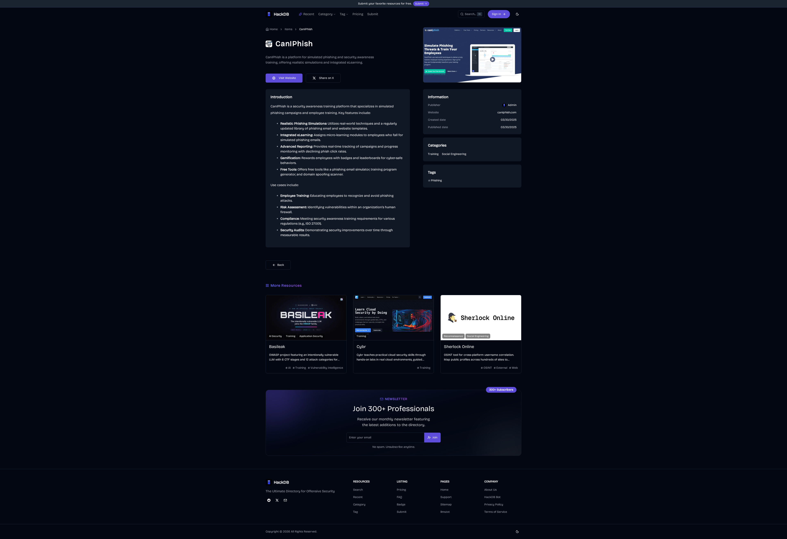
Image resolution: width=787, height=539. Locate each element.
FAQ (399, 497)
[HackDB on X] (277, 500)
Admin (512, 105)
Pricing (358, 14)
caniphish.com (506, 112)
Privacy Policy (493, 504)
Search (358, 489)
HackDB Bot (492, 497)
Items (288, 29)
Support (446, 497)
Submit (419, 3)
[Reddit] (269, 500)
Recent (358, 497)
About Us (490, 489)
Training (433, 154)
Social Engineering (454, 154)
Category (325, 14)
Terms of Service (495, 512)
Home (444, 489)
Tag (342, 14)
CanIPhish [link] (305, 29)
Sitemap (446, 504)
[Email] (285, 500)
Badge (401, 504)
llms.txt (445, 512)
